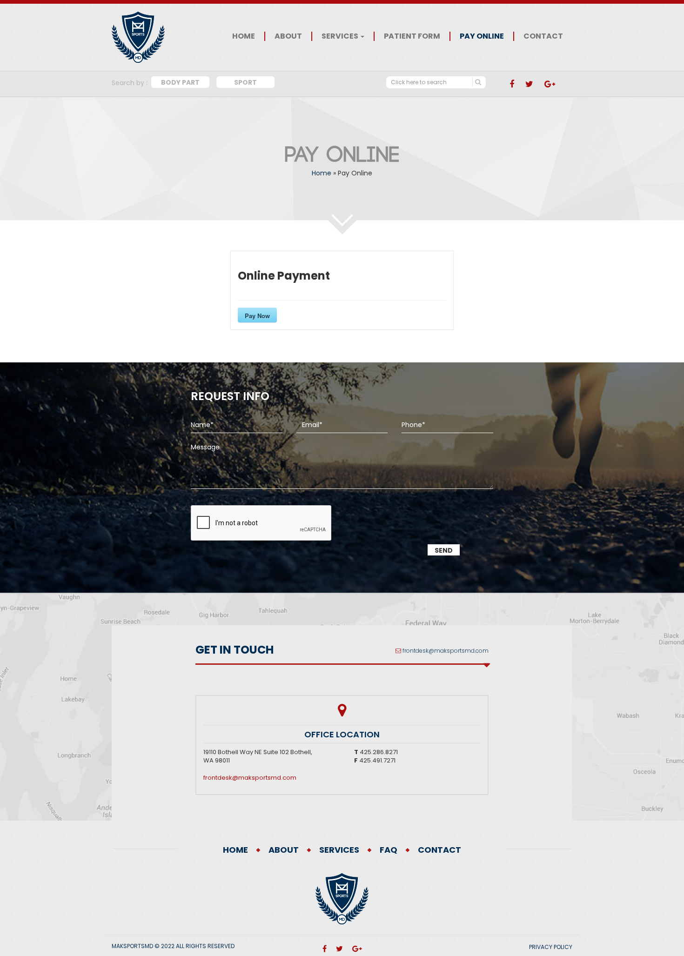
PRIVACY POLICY (550, 947)
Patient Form (412, 36)
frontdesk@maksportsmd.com (445, 651)
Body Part (180, 82)
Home (243, 36)
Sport (245, 82)
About (288, 36)
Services (341, 36)
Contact (543, 36)
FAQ (388, 850)
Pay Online (482, 36)
